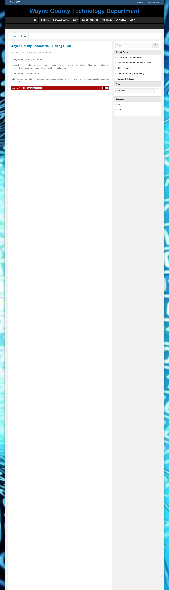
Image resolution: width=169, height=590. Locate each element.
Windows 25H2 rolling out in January (130, 73)
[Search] (155, 45)
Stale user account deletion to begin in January (134, 63)
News (75, 20)
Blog (118, 104)
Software (107, 20)
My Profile (121, 20)
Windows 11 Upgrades (125, 79)
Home (13, 36)
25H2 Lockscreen (123, 68)
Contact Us (140, 2)
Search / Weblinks (90, 20)
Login (132, 20)
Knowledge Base (61, 20)
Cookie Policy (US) (153, 2)
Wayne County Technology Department (84, 11)
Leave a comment (44, 53)
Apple (46, 20)
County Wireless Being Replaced (129, 57)
